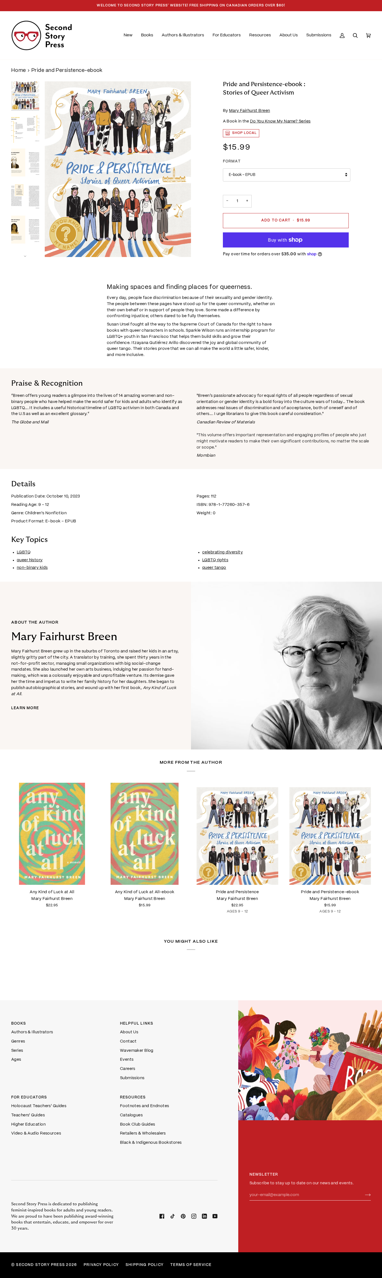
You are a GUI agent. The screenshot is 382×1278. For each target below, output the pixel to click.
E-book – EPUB (242, 175)
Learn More (25, 708)
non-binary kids (32, 568)
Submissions (132, 1078)
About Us (129, 1032)
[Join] (363, 1194)
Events (127, 1060)
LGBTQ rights (215, 560)
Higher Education (28, 1124)
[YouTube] (215, 1216)
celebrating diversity (222, 552)
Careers (127, 1069)
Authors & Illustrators (32, 1032)
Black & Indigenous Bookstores (151, 1143)
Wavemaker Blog (137, 1051)
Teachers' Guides (28, 1115)
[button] (147, 35)
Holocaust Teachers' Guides (38, 1106)
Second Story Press (40, 1265)
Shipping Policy (145, 1265)
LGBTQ (23, 552)
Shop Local (244, 133)
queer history (30, 560)
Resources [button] (133, 1097)
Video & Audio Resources (36, 1133)
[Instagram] (193, 1216)
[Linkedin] (204, 1216)
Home (18, 70)
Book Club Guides (137, 1124)
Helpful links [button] (137, 1023)
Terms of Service (190, 1265)
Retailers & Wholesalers (143, 1133)
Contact (128, 1041)
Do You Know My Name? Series (280, 121)
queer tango (214, 568)
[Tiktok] (172, 1216)
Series (17, 1051)
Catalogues (131, 1115)
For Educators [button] (29, 1097)
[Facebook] (161, 1216)
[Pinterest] (183, 1216)
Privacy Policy (101, 1265)
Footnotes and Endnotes (144, 1106)
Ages (16, 1060)
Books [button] (18, 1023)
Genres (18, 1041)
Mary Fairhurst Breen (249, 111)
